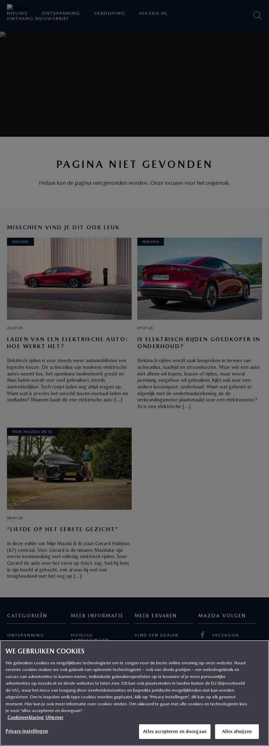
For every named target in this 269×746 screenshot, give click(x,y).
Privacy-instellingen (27, 731)
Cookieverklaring (25, 717)
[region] (134, 693)
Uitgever (54, 717)
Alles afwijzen (237, 731)
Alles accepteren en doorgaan (175, 731)
